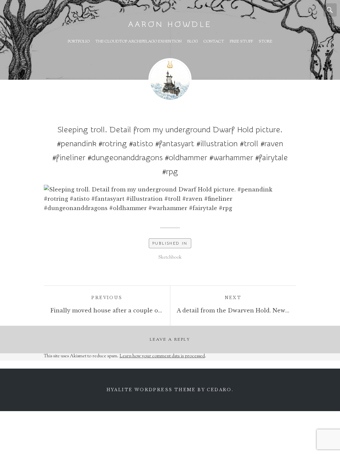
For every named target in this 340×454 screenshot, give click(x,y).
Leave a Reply (170, 340)
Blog (192, 42)
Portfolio (79, 42)
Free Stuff (241, 42)
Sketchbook (170, 257)
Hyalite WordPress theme (151, 389)
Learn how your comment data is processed (162, 356)
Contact (214, 42)
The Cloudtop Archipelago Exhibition (138, 42)
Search (330, 10)
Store (265, 42)
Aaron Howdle (170, 24)
